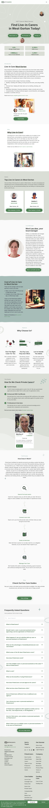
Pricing (37, 35)
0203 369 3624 (8, 745)
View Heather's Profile (34, 210)
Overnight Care (28, 781)
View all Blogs (24, 598)
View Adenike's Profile (14, 210)
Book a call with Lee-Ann (33, 269)
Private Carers (28, 788)
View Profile (21, 118)
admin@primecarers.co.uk (10, 746)
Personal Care (28, 799)
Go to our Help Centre (24, 730)
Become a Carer (40, 747)
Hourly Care (27, 783)
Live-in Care (27, 779)
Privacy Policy (39, 767)
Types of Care (28, 763)
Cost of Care (39, 781)
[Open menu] (46, 2)
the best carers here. (27, 410)
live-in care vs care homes (25, 146)
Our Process (25, 35)
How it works (27, 757)
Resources (38, 765)
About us (38, 757)
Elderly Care (27, 795)
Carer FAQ (38, 761)
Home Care (27, 786)
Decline (43, 802)
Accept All (32, 802)
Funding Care (39, 783)
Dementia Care (28, 797)
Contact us (27, 747)
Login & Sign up (40, 749)
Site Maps (38, 763)
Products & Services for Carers (27, 768)
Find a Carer (39, 745)
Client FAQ (38, 759)
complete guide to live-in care (20, 95)
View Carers (12, 35)
